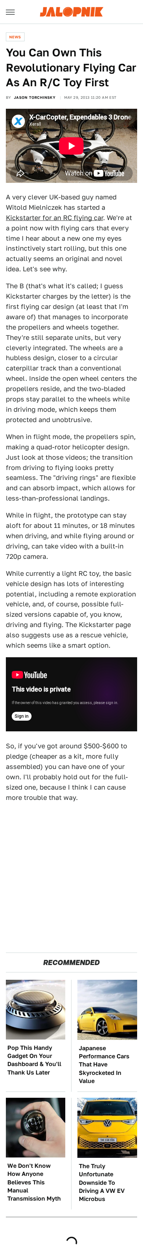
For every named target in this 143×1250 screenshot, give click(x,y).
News (15, 37)
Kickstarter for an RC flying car (54, 218)
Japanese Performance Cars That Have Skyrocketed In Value (104, 1065)
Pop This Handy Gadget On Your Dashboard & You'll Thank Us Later (34, 1060)
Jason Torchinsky (34, 97)
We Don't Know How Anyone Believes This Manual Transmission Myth (34, 1182)
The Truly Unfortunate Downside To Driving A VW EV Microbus (102, 1183)
